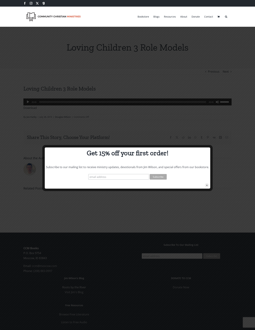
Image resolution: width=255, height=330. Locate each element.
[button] (226, 16)
